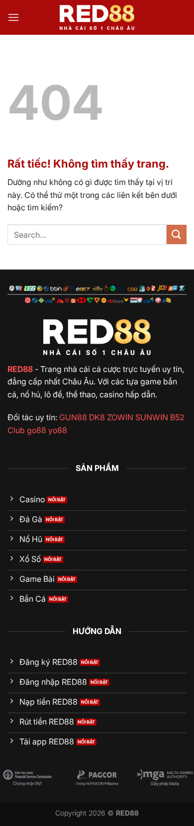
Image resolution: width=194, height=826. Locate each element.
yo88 (57, 430)
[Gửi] (177, 234)
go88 (36, 430)
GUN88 (73, 417)
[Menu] (13, 17)
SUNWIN (151, 417)
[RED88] (97, 17)
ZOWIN (120, 417)
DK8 (97, 417)
